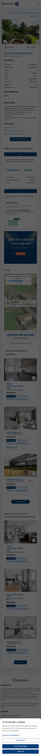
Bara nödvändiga (20, 746)
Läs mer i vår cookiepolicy (10, 735)
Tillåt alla (20, 751)
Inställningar (20, 740)
